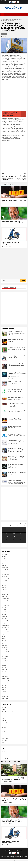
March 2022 (4, 672)
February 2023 (5, 647)
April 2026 (4, 563)
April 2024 (4, 616)
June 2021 (4, 687)
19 (10, 536)
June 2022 (4, 665)
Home (6, 850)
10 (3, 533)
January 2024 (5, 623)
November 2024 (5, 601)
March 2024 (4, 618)
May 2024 (4, 614)
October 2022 (5, 656)
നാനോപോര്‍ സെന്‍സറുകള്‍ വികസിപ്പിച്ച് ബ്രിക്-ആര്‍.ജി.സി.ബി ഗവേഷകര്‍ (13, 778)
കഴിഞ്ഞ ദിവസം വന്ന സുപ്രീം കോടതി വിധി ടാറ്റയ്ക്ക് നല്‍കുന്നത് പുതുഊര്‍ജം (7, 176)
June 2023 (4, 638)
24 (3, 539)
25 (7, 539)
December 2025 (5, 572)
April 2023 (4, 643)
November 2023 (5, 627)
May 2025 (4, 587)
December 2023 (5, 625)
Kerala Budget (5, 723)
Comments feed (5, 756)
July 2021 (4, 685)
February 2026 (5, 567)
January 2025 (5, 596)
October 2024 (5, 603)
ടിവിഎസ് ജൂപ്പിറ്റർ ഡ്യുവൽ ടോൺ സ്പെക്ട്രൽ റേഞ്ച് (11, 243)
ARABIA (4, 707)
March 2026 (4, 565)
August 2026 (5, 554)
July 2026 (4, 556)
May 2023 (4, 641)
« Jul (3, 545)
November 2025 (5, 574)
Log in (3, 751)
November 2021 (5, 680)
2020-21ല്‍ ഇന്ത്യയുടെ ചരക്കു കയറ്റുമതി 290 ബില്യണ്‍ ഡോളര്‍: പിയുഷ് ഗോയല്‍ (20, 176)
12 (10, 533)
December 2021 (5, 678)
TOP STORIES (5, 736)
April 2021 (4, 692)
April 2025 (4, 589)
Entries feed (4, 754)
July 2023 (4, 636)
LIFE (3, 725)
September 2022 (5, 658)
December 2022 (5, 652)
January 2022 (5, 676)
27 (14, 539)
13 (14, 533)
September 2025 (5, 578)
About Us (11, 850)
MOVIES (4, 727)
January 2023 (5, 649)
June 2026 (4, 558)
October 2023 (5, 629)
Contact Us (16, 850)
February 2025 (5, 594)
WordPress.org (5, 758)
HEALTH (4, 720)
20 (14, 536)
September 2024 (5, 605)
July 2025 (4, 583)
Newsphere (24, 856)
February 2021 (5, 696)
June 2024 (4, 612)
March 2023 (4, 645)
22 (21, 536)
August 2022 (5, 660)
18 (7, 536)
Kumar (10, 204)
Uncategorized (5, 738)
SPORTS (3, 731)
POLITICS (4, 729)
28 (17, 539)
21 (17, 536)
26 (10, 539)
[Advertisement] (14, 96)
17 (3, 536)
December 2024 (5, 598)
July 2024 (4, 609)
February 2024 (5, 621)
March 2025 (4, 592)
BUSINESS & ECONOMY (7, 711)
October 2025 (5, 576)
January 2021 (5, 698)
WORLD (3, 742)
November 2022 (5, 654)
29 (21, 539)
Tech (3, 734)
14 (17, 533)
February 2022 (5, 674)
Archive (21, 850)
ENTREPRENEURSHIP (7, 716)
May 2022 (4, 667)
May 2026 (4, 561)
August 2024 (5, 607)
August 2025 (5, 581)
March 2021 (4, 694)
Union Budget (5, 740)
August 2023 (5, 634)
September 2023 (5, 632)
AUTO (3, 709)
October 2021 (5, 683)
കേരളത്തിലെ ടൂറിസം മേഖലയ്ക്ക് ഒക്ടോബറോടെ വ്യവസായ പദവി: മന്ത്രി (12, 222)
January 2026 (5, 570)
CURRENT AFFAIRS (6, 714)
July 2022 (4, 663)
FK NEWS (4, 718)
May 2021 (4, 689)
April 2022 (4, 669)
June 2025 (4, 585)
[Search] (26, 14)
